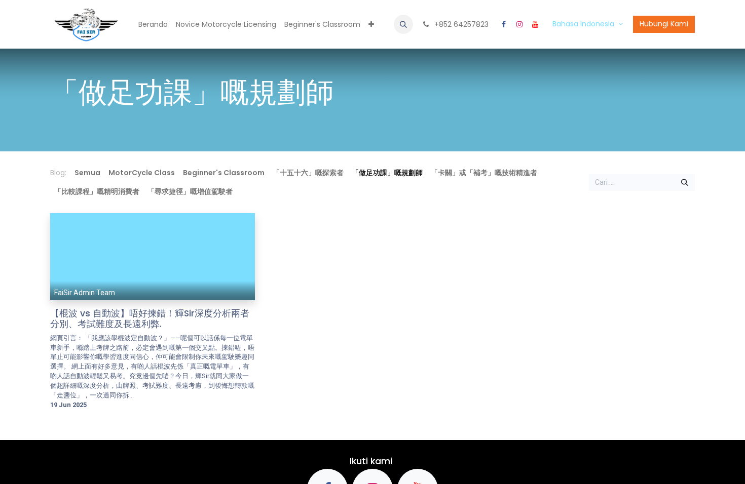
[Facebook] (504, 24)
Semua (87, 173)
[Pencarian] (685, 182)
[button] (403, 24)
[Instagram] (519, 24)
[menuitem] (153, 24)
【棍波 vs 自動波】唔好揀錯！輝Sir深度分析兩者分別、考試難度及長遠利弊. (149, 319)
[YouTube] (535, 24)
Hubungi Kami (664, 24)
